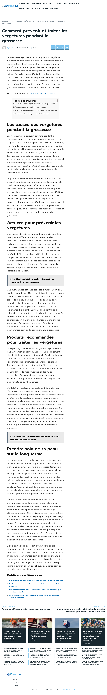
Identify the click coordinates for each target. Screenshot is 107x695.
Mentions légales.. (70, 689)
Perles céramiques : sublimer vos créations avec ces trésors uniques (36, 585)
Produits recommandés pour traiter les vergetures (36, 110)
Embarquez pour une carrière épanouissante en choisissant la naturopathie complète (66, 655)
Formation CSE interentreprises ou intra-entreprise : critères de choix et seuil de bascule (40, 650)
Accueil (5, 21)
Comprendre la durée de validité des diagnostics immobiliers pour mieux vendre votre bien (81, 610)
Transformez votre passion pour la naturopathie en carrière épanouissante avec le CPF (40, 662)
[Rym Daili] (4, 48)
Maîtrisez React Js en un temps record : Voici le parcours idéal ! (40, 635)
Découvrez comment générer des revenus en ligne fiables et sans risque (13, 662)
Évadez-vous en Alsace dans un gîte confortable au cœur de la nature (66, 662)
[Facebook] (53, 47)
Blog (12, 21)
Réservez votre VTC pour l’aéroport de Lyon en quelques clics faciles (13, 655)
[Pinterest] (62, 47)
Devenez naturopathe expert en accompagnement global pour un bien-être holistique (40, 655)
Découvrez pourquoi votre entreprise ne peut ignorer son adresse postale (66, 635)
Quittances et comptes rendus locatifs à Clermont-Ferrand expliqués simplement (13, 650)
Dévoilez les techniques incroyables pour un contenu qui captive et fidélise (35, 590)
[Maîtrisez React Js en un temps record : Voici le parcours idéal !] (40, 623)
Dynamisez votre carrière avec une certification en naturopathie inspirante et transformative (92, 656)
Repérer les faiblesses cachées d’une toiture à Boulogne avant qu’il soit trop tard (66, 650)
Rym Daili (10, 48)
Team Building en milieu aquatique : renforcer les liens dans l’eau (12, 635)
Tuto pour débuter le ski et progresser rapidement (26, 609)
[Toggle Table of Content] (54, 101)
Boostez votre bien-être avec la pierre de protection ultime (36, 580)
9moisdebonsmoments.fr (43, 93)
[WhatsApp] (67, 47)
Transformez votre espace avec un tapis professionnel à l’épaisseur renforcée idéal (92, 662)
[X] (57, 47)
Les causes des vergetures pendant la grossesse (35, 104)
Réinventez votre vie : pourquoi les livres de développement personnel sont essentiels (92, 636)
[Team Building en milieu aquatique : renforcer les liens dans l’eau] (14, 623)
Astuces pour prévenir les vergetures (30, 107)
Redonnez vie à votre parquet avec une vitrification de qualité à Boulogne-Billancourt (92, 650)
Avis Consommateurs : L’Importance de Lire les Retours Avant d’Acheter (34, 596)
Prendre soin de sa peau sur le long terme (32, 114)
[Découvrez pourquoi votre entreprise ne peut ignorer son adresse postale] (67, 623)
